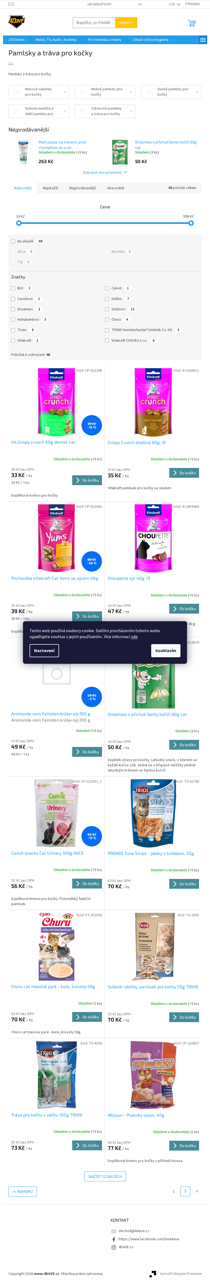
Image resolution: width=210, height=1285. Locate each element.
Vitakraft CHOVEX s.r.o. (133, 340)
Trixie (26, 330)
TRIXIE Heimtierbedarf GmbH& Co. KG (145, 330)
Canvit (120, 288)
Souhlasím (165, 651)
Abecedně (115, 188)
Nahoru (25, 1191)
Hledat (126, 22)
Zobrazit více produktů (102, 172)
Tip (23, 262)
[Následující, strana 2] (185, 1191)
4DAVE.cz (126, 1247)
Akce (25, 251)
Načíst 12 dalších (105, 1176)
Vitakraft (28, 340)
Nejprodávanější (82, 188)
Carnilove (29, 299)
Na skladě (30, 241)
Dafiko (120, 299)
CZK (172, 4)
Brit (24, 288)
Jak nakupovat (99, 4)
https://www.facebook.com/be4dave (149, 1239)
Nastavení (44, 651)
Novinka (121, 251)
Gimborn (123, 309)
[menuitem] (16, 39)
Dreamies (29, 309)
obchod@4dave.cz (134, 1231)
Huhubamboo (32, 319)
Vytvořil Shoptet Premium (181, 1274)
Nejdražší (50, 188)
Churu (120, 319)
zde (134, 637)
